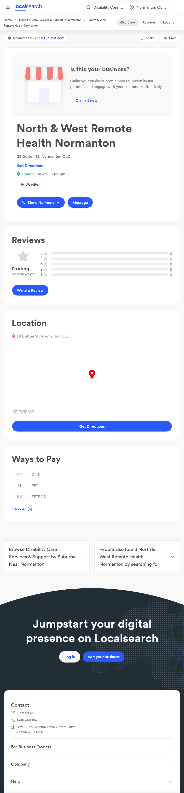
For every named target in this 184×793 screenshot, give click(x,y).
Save (172, 38)
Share (150, 38)
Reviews (149, 22)
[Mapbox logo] (23, 411)
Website (32, 184)
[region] (92, 380)
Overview (127, 22)
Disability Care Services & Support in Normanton (50, 20)
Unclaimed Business (38, 38)
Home (8, 20)
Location (169, 22)
